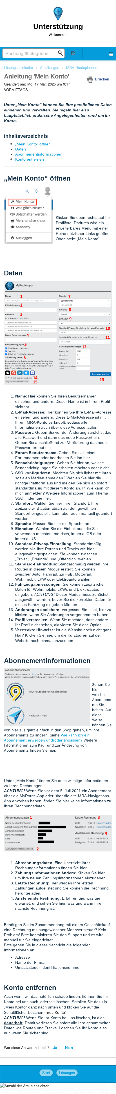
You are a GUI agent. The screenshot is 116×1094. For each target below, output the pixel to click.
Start (46, 1072)
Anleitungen (49, 67)
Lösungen (67, 1072)
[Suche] (62, 53)
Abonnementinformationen (39, 154)
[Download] (47, 558)
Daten (20, 149)
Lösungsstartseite (19, 67)
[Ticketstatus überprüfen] (73, 53)
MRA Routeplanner (81, 67)
